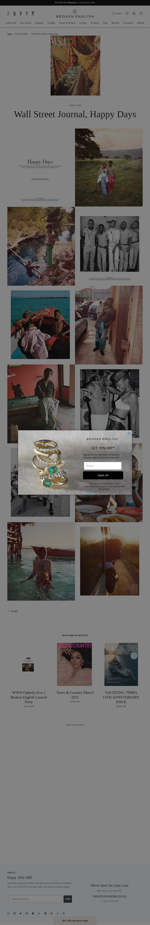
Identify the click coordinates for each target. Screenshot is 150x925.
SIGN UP (103, 475)
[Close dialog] (129, 433)
